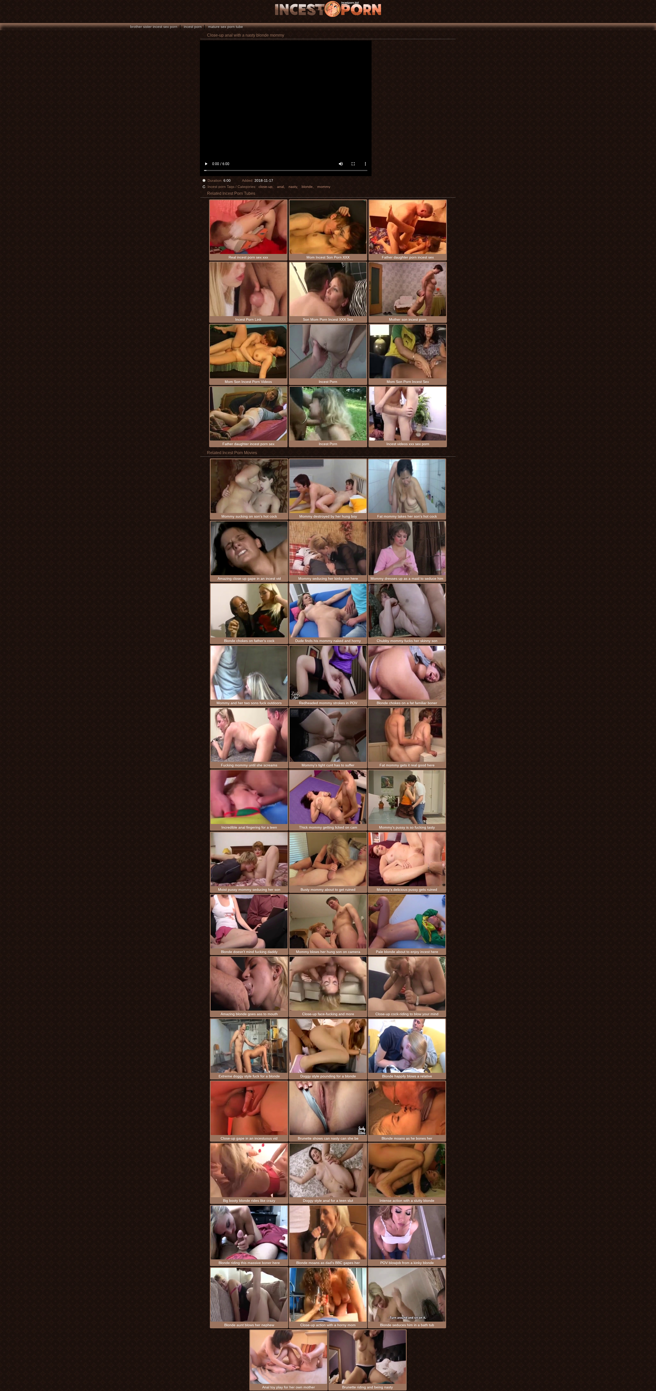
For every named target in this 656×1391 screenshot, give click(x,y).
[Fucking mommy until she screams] (249, 735)
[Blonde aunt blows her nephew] (249, 1295)
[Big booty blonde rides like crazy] (249, 1170)
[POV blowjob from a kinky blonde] (406, 1232)
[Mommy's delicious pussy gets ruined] (406, 859)
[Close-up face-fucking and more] (328, 984)
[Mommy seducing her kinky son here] (328, 548)
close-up (265, 187)
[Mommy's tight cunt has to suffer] (328, 735)
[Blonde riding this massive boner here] (249, 1232)
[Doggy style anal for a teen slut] (328, 1170)
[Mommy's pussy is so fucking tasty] (406, 797)
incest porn (193, 27)
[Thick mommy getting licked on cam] (328, 797)
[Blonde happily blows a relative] (406, 1046)
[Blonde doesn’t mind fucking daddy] (249, 921)
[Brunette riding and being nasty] (367, 1357)
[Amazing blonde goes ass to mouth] (249, 984)
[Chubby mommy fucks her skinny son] (406, 610)
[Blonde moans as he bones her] (406, 1108)
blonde (307, 187)
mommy (323, 187)
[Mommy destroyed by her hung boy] (328, 486)
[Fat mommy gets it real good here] (406, 735)
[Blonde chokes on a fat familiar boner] (406, 673)
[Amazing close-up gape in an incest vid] (249, 548)
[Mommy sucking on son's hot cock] (249, 486)
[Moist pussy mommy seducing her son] (249, 859)
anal (280, 187)
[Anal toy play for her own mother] (288, 1357)
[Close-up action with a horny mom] (328, 1295)
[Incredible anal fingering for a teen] (249, 797)
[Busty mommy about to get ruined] (328, 859)
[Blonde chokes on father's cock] (249, 610)
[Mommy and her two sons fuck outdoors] (249, 673)
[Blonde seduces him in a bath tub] (406, 1295)
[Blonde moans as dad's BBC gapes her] (328, 1232)
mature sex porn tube (225, 27)
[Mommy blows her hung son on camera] (328, 921)
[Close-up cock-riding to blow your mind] (406, 984)
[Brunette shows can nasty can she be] (328, 1108)
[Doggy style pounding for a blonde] (328, 1046)
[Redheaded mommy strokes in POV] (328, 673)
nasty (293, 187)
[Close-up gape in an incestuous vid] (249, 1108)
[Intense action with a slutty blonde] (406, 1170)
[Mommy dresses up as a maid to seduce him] (406, 548)
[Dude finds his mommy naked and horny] (328, 610)
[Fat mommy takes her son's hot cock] (406, 486)
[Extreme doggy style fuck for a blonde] (249, 1046)
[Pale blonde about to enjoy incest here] (406, 921)
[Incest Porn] (328, 9)
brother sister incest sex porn (153, 27)
